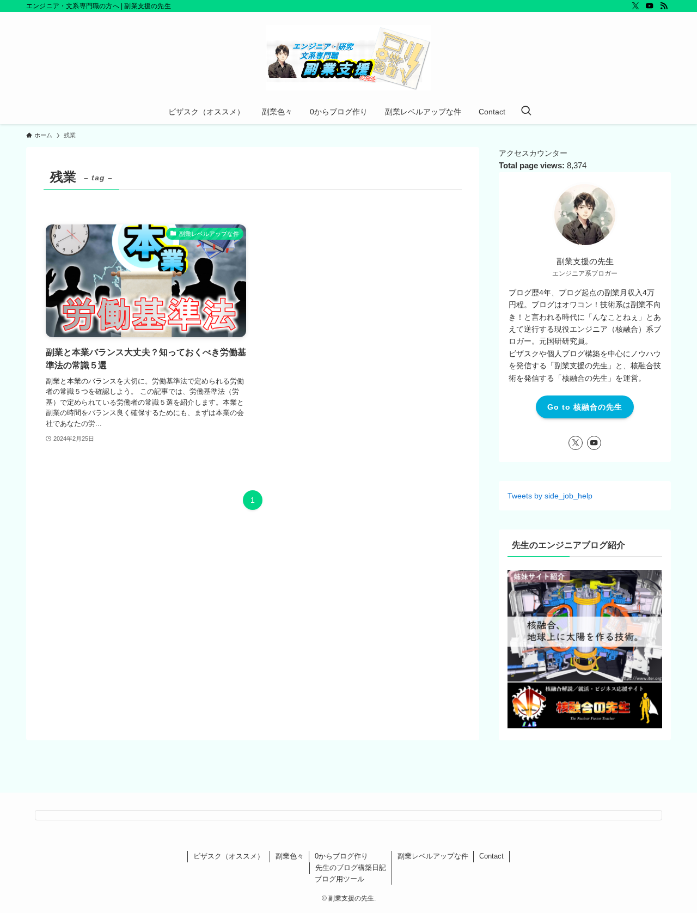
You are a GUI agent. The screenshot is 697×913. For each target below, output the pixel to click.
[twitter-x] (635, 6)
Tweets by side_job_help (550, 495)
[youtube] (650, 6)
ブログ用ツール (339, 879)
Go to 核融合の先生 (584, 407)
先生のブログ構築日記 (350, 867)
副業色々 (290, 856)
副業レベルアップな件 (433, 856)
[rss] (664, 6)
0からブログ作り (341, 856)
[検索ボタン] (526, 111)
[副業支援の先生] (348, 57)
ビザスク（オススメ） (228, 856)
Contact (491, 856)
